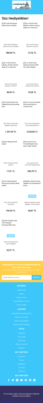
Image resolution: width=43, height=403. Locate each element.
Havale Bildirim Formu (21, 301)
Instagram (21, 364)
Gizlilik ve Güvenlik (21, 317)
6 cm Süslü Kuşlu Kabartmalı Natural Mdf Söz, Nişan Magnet (32, 87)
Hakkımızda (21, 290)
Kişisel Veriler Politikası (21, 325)
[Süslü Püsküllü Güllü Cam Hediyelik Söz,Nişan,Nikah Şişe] (11, 229)
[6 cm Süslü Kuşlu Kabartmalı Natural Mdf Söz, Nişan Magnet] (32, 71)
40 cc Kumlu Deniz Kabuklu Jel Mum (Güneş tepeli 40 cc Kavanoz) (32, 47)
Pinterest (21, 371)
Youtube (21, 368)
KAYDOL (36, 277)
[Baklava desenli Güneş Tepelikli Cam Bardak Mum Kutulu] (32, 189)
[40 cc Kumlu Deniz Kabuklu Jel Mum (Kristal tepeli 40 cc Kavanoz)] (11, 71)
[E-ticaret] (21, 401)
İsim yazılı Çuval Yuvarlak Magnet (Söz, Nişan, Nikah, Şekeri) (32, 165)
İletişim (21, 294)
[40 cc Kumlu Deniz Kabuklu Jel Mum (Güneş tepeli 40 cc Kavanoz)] (32, 31)
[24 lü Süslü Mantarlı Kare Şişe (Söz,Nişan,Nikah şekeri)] (11, 189)
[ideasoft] (9, 401)
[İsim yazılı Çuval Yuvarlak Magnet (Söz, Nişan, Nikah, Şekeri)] (32, 150)
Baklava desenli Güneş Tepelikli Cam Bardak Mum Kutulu (32, 204)
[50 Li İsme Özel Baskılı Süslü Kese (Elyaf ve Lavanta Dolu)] (32, 110)
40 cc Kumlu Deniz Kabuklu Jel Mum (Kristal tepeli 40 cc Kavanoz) (10, 87)
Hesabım (21, 333)
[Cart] (37, 12)
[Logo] (21, 5)
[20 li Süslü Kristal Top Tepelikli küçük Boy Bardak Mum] (11, 110)
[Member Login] (21, 12)
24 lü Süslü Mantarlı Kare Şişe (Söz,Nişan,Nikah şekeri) (11, 205)
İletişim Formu (21, 297)
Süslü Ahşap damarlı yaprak (10, 164)
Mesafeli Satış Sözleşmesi (21, 313)
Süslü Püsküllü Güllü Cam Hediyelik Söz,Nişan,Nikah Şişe (10, 244)
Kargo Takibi (21, 305)
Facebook (21, 356)
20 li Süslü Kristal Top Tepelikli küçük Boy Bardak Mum (10, 125)
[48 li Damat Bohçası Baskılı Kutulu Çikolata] (11, 31)
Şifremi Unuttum (22, 344)
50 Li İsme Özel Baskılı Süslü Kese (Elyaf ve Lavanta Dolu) (32, 125)
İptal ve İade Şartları (21, 321)
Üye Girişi (21, 340)
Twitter (21, 360)
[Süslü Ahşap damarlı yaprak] (11, 150)
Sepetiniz (21, 348)
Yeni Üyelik (21, 337)
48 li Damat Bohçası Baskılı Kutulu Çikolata (11, 45)
